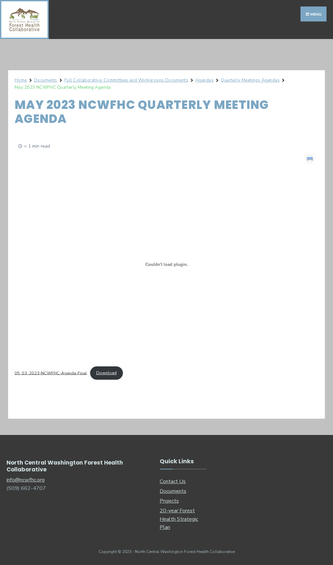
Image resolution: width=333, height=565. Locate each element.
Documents (45, 80)
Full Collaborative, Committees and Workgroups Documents (126, 80)
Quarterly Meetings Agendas (250, 80)
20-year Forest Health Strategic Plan (179, 519)
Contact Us (173, 481)
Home (21, 80)
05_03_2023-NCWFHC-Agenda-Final (51, 373)
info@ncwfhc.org (26, 479)
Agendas (204, 80)
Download (106, 373)
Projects (169, 501)
